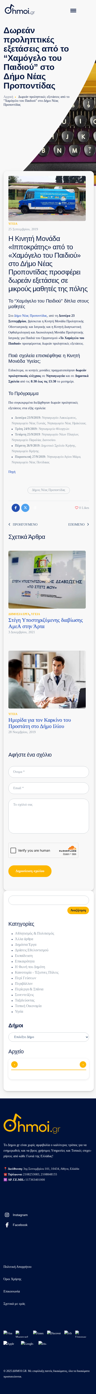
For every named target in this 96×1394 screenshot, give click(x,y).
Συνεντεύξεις (24, 995)
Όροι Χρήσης (12, 1279)
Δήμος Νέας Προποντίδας (48, 490)
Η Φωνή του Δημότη (30, 967)
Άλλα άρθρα (24, 939)
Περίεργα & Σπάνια (29, 989)
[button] (82, 508)
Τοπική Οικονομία (28, 1006)
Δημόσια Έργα (19, 614)
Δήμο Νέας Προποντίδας (30, 315)
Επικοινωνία (11, 1291)
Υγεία (12, 223)
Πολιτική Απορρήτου (17, 1267)
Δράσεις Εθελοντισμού (31, 950)
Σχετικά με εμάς (14, 1303)
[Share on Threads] (35, 508)
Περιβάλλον (24, 983)
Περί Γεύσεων (25, 978)
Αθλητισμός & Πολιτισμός (34, 933)
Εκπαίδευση (24, 956)
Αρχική (8, 97)
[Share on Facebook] (16, 508)
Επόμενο (76, 524)
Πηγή (11, 472)
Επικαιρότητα (24, 961)
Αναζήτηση (78, 910)
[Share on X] (25, 508)
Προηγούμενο (25, 524)
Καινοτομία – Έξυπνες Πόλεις (36, 972)
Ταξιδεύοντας (24, 1000)
